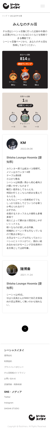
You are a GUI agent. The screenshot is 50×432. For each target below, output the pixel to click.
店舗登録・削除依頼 (13, 384)
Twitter (7, 397)
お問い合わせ (10, 378)
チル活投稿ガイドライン (15, 373)
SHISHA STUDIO (11, 408)
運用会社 (8, 355)
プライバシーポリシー (14, 367)
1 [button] (25, 328)
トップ (4, 16)
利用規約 (8, 361)
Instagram (8, 402)
